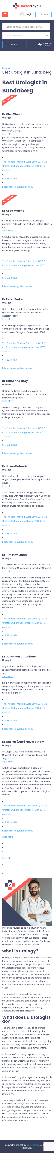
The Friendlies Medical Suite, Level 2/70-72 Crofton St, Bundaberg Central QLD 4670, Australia (24, 166)
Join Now (43, 14)
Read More (7, 134)
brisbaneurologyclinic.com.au (17, 186)
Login (29, 14)
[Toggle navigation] (5, 14)
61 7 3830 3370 (10, 178)
